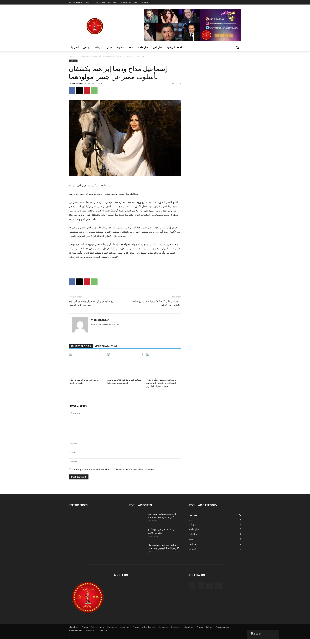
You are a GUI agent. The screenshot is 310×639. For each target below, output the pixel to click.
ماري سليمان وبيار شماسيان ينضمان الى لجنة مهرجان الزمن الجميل (92, 303)
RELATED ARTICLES (81, 346)
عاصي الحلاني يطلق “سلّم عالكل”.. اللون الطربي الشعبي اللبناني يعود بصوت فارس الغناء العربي (161, 383)
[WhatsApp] (94, 90)
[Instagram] (226, 2)
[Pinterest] (87, 90)
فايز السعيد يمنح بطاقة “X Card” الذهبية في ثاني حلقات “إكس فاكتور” (157, 303)
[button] (237, 47)
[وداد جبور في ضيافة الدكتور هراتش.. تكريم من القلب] (86, 365)
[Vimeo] (235, 2)
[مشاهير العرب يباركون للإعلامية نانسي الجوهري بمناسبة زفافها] (125, 365)
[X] (230, 2)
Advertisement (97, 627)
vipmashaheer (78, 83)
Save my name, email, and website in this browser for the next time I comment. (113, 469)
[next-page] (76, 393)
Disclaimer (73, 627)
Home (71, 56)
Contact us (112, 627)
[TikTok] (209, 586)
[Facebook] (221, 2)
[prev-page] (71, 393)
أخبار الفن (140, 56)
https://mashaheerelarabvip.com (105, 324)
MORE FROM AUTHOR (106, 346)
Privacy (85, 627)
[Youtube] (239, 2)
